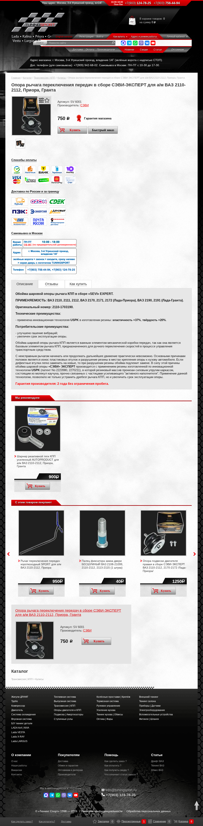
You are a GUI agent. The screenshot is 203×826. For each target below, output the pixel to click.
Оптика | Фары (105, 719)
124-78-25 (138, 3)
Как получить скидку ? (116, 770)
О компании (21, 755)
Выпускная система (65, 701)
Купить (75, 130)
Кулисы (61, 77)
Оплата (90, 49)
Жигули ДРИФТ (19, 696)
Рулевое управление (108, 705)
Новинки (129, 49)
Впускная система (21, 719)
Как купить (119, 36)
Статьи (158, 49)
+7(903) (121, 795)
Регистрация (86, 36)
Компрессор (18, 705)
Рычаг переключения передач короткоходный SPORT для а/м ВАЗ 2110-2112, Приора (41, 564)
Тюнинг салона (147, 701)
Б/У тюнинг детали (21, 723)
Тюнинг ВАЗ (157, 765)
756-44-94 (167, 3)
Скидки (144, 49)
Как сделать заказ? (22, 821)
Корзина (175, 821)
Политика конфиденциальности (102, 811)
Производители (106, 49)
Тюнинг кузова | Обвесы (110, 714)
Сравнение (150, 821)
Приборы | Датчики (150, 705)
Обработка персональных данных (148, 811)
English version (64, 36)
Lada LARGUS (19, 741)
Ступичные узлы (63, 719)
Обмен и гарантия (68, 765)
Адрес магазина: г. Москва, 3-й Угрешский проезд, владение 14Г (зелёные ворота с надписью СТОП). (96, 60)
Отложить (46, 100)
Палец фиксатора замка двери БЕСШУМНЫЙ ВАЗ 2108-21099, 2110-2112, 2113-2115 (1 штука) (102, 564)
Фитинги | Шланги (149, 719)
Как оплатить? (47, 821)
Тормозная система (108, 701)
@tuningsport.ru (121, 790)
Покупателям (69, 755)
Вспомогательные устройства (156, 714)
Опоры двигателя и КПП (67, 710)
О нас (14, 761)
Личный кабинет (176, 36)
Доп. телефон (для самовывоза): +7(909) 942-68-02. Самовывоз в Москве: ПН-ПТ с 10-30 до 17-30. (95, 65)
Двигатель (17, 710)
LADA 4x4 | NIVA (20, 727)
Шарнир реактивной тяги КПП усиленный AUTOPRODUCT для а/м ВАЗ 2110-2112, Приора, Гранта (38, 461)
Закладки (95, 821)
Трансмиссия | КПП (44, 77)
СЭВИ (84, 105)
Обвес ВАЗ (157, 770)
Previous (8, 554)
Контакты (16, 774)
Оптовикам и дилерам (70, 770)
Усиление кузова (106, 710)
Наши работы (19, 765)
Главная (16, 77)
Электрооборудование (152, 710)
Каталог (27, 77)
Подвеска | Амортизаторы (68, 714)
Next (194, 554)
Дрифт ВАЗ (157, 761)
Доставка (78, 49)
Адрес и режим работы (144, 36)
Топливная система (65, 696)
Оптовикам (177, 49)
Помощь (111, 755)
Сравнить (41, 100)
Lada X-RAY (18, 736)
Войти (100, 36)
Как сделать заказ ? (115, 761)
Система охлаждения (23, 714)
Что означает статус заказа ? (121, 774)
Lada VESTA (18, 732)
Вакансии (16, 770)
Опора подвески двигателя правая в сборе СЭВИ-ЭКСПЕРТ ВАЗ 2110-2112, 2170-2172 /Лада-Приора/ (164, 565)
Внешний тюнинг (148, 696)
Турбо (14, 701)
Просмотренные (119, 821)
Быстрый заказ (103, 130)
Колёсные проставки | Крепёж (113, 696)
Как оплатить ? (112, 765)
